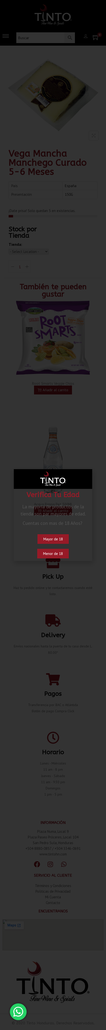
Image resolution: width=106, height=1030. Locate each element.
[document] (53, 515)
